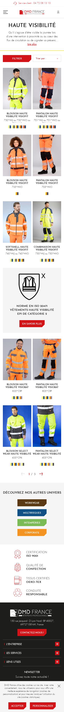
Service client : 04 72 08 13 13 (34, 3)
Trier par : (41, 58)
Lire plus (32, 44)
